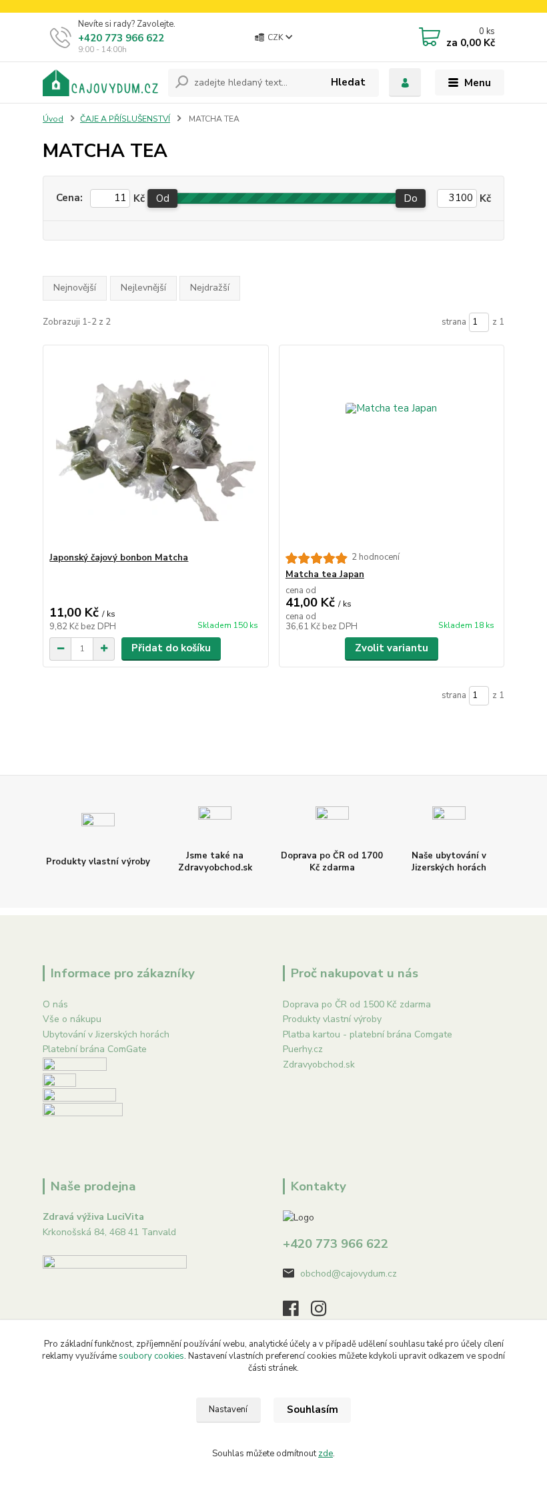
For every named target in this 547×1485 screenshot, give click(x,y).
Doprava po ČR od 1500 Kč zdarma (357, 1004)
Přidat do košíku (171, 648)
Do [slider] (411, 198)
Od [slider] (162, 198)
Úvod (53, 119)
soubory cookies (151, 1356)
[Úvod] (100, 82)
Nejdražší (209, 287)
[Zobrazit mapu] (115, 1297)
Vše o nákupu (72, 1019)
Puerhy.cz (303, 1049)
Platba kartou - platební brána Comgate (367, 1034)
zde (325, 1454)
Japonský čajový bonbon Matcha (118, 558)
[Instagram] (325, 1312)
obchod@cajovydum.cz (348, 1273)
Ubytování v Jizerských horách (106, 1034)
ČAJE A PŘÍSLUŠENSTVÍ (125, 119)
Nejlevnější (143, 287)
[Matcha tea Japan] (392, 448)
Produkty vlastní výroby (332, 1019)
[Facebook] (297, 1312)
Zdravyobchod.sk (319, 1064)
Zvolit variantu (391, 648)
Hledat (348, 82)
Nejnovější (74, 287)
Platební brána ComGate (95, 1049)
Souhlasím (312, 1409)
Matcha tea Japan (325, 574)
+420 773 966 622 (121, 38)
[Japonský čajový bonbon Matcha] (155, 448)
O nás (55, 1004)
